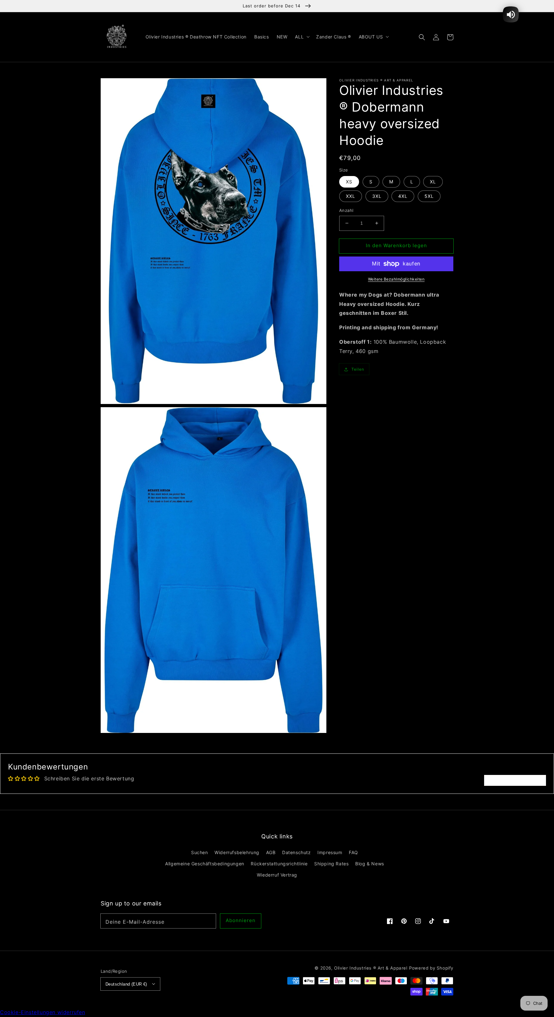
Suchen (199, 852)
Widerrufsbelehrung (236, 852)
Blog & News (369, 863)
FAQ (353, 852)
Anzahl (346, 210)
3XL (377, 196)
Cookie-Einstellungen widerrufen (42, 1012)
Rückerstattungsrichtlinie (279, 863)
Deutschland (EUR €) (126, 984)
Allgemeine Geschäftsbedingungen (204, 863)
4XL (402, 196)
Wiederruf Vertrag (277, 875)
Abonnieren (241, 920)
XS (349, 181)
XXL (350, 196)
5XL (429, 196)
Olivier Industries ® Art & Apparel (370, 968)
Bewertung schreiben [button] (515, 780)
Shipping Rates (331, 863)
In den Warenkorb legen (396, 245)
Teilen (357, 369)
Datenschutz (296, 852)
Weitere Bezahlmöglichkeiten (396, 279)
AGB (271, 852)
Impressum (329, 852)
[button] (422, 37)
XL (433, 181)
